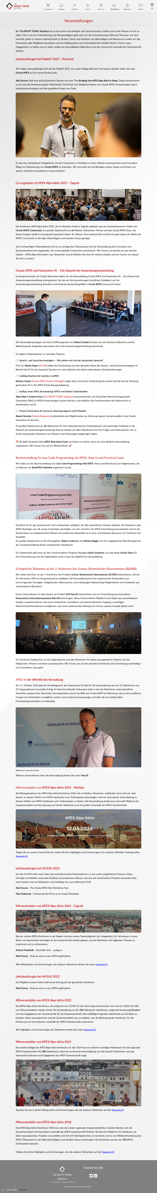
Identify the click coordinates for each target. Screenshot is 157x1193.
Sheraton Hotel (70, 226)
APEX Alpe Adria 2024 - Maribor (63, 787)
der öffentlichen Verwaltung (45, 679)
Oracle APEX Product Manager (48, 381)
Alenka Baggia (91, 541)
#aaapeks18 (108, 1152)
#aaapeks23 (101, 964)
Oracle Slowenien (42, 416)
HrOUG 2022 (51, 976)
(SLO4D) (131, 568)
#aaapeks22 (90, 1030)
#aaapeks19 (118, 1110)
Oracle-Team (126, 553)
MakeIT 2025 (50, 59)
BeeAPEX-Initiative (42, 467)
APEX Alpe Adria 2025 (52, 183)
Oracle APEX (23, 1190)
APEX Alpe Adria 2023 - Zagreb (62, 906)
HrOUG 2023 (51, 868)
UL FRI (42, 366)
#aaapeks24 (22, 856)
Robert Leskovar (70, 541)
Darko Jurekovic (96, 553)
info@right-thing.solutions (63, 1182)
